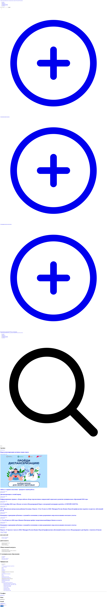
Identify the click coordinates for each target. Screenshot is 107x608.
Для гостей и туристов (5, 558)
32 (4, 532)
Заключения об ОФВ (7, 589)
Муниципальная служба (5, 576)
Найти (9, 7)
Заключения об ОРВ (6, 588)
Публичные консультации (7, 585)
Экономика (3, 581)
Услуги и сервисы (4, 538)
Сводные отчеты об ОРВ (7, 586)
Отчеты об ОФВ (6, 587)
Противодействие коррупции (6, 573)
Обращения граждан (5, 4)
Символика (3, 556)
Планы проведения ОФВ (7, 590)
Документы (3, 3)
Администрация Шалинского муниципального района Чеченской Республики (11, 0)
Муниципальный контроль (6, 580)
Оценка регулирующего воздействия (7, 582)
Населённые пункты (5, 559)
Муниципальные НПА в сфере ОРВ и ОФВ (10, 584)
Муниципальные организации (6, 577)
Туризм (3, 575)
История (3, 557)
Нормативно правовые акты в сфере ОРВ (10, 583)
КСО (2, 574)
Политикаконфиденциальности (3, 604)
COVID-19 (3, 572)
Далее (6, 532)
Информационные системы (6, 579)
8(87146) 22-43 (2, 595)
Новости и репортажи (5, 537)
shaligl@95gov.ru (2, 603)
